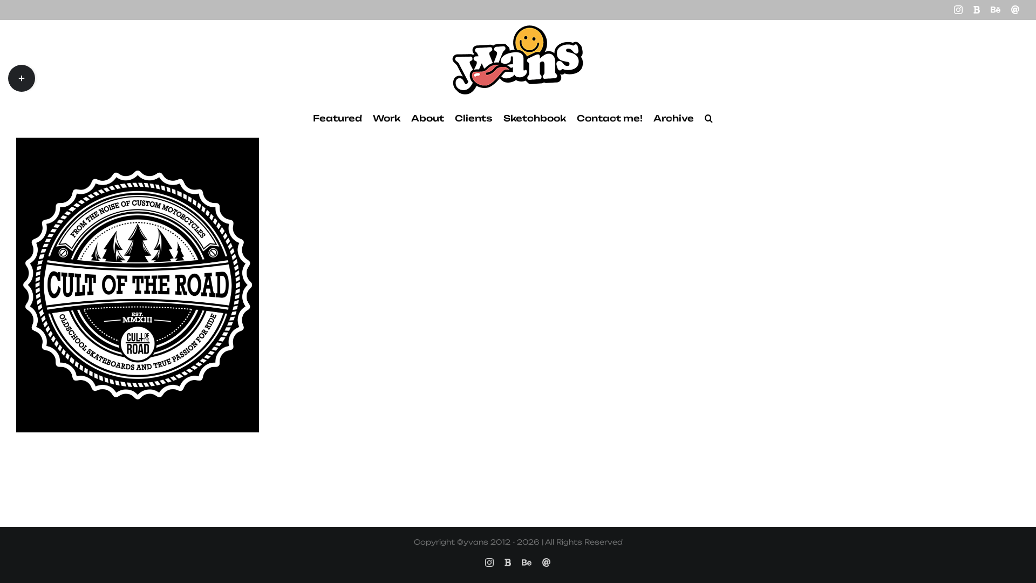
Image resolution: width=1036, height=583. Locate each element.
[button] (709, 118)
